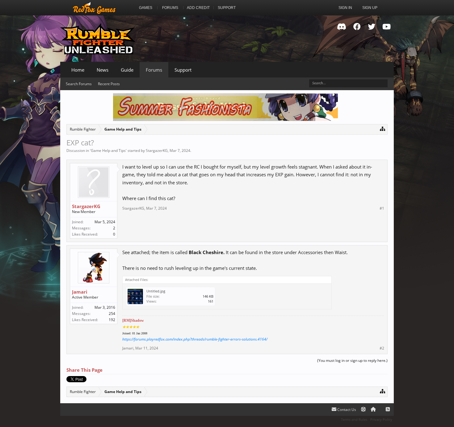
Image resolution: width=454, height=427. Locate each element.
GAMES (145, 8)
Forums (154, 70)
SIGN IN (345, 8)
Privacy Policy (381, 419)
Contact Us (346, 409)
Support (182, 70)
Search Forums (79, 83)
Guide (127, 70)
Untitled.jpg (155, 291)
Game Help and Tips (108, 150)
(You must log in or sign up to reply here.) (352, 360)
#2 (382, 348)
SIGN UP (369, 8)
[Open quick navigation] (382, 129)
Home (77, 70)
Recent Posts (109, 83)
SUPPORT (227, 8)
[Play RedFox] (94, 7)
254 (112, 313)
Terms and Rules (354, 419)
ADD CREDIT (198, 8)
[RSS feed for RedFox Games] (387, 409)
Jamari (79, 292)
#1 (382, 208)
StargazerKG (157, 150)
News (102, 70)
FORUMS (170, 8)
